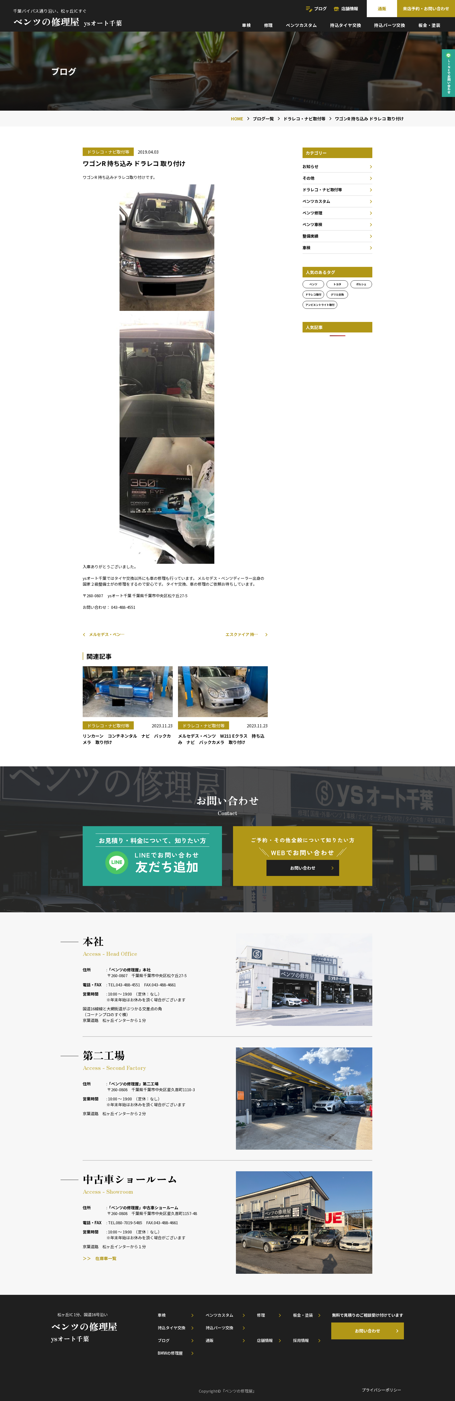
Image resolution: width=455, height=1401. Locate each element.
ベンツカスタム (301, 25)
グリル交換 (337, 294)
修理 (268, 25)
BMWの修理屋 (170, 1353)
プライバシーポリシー (381, 1390)
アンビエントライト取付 (319, 305)
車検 (246, 25)
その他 (308, 178)
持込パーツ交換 (389, 25)
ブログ (320, 8)
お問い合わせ (302, 868)
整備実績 (310, 236)
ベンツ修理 (312, 212)
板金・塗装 (429, 25)
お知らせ (310, 166)
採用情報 (301, 1340)
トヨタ (337, 284)
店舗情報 (349, 8)
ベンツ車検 (312, 224)
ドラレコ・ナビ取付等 (322, 189)
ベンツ (313, 284)
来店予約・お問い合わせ (426, 8)
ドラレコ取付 (313, 294)
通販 (382, 8)
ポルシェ (361, 284)
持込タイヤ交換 (345, 25)
